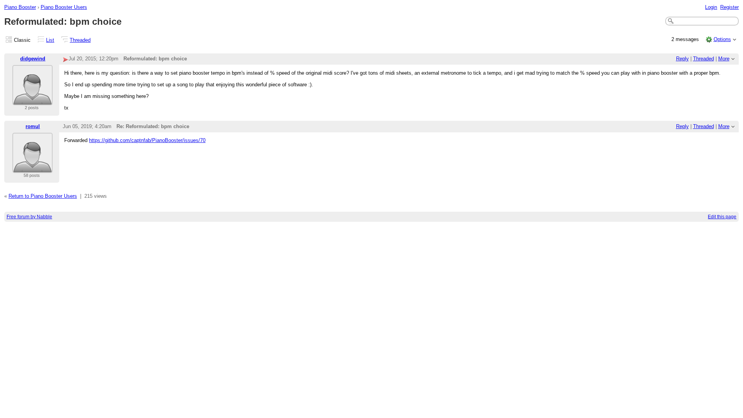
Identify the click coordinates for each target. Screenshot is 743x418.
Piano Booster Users (64, 7)
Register (729, 7)
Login (711, 7)
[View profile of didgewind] (32, 100)
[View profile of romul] (32, 168)
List (50, 40)
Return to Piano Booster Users (43, 196)
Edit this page (722, 216)
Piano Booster (20, 7)
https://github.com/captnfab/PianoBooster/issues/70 (147, 140)
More (723, 59)
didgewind (32, 59)
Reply (682, 59)
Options (722, 39)
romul (33, 126)
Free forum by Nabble (29, 216)
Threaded (80, 40)
